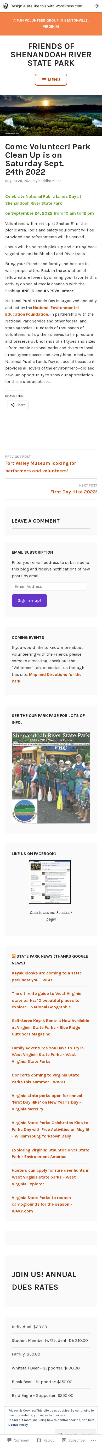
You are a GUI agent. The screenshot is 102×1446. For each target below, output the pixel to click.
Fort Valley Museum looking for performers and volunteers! (40, 464)
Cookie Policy (18, 1425)
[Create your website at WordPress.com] (51, 6)
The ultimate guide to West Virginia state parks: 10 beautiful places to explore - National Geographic (46, 1000)
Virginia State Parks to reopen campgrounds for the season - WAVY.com (42, 1204)
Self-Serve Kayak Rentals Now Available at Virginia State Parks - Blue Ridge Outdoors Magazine (50, 1027)
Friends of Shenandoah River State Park (51, 54)
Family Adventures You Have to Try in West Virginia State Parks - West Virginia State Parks (48, 1054)
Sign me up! (29, 600)
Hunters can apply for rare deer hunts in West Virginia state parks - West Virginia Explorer (50, 1177)
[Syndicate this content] (13, 956)
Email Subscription (32, 552)
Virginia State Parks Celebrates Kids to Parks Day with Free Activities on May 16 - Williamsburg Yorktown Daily (50, 1129)
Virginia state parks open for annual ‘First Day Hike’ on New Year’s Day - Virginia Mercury (47, 1102)
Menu (54, 79)
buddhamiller (49, 181)
